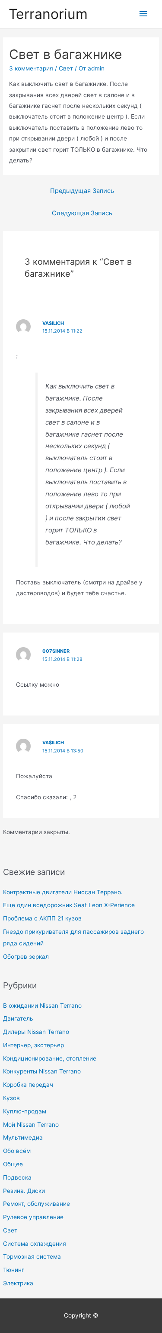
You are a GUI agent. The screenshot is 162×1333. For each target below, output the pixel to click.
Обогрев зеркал (26, 956)
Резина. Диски (24, 1190)
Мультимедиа (23, 1137)
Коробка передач (28, 1084)
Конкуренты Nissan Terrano (42, 1071)
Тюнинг (13, 1269)
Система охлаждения (34, 1243)
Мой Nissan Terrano (31, 1124)
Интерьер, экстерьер (33, 1045)
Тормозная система (32, 1256)
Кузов (11, 1098)
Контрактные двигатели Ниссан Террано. (63, 892)
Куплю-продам (24, 1111)
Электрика (18, 1283)
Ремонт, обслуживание (36, 1203)
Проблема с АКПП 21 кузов (42, 918)
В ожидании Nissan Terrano (42, 1005)
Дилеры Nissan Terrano (36, 1031)
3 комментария (31, 68)
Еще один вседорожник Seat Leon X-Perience (69, 905)
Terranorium (48, 14)
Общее (13, 1164)
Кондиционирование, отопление (49, 1058)
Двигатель (18, 1018)
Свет (10, 1230)
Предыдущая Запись (82, 191)
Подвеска (17, 1177)
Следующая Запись (82, 213)
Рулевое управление (33, 1217)
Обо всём (17, 1150)
